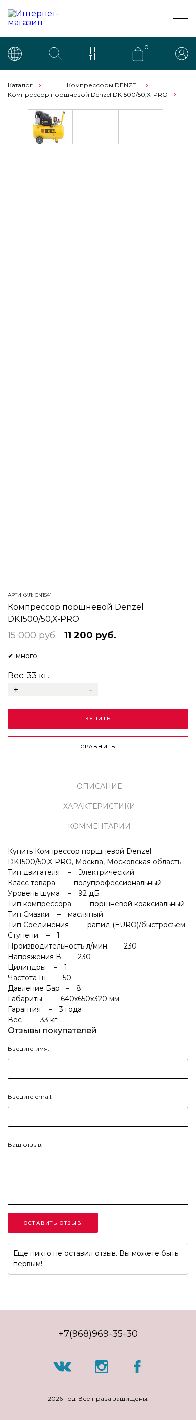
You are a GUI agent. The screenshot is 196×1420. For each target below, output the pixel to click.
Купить (98, 718)
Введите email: (30, 1096)
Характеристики (99, 806)
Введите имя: (28, 1048)
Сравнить (98, 746)
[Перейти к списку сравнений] (97, 54)
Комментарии (99, 826)
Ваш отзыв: (25, 1144)
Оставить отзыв (53, 1223)
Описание (99, 786)
